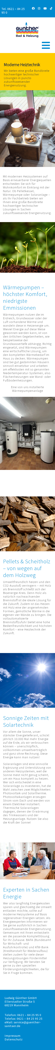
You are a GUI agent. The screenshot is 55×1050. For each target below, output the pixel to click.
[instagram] (39, 8)
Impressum (12, 1036)
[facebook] (33, 8)
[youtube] (45, 8)
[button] (2, 434)
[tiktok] (51, 8)
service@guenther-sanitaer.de (23, 1024)
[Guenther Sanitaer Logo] (27, 23)
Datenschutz (14, 1039)
